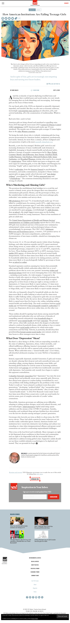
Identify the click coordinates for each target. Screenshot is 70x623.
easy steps (40, 474)
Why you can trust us (54, 84)
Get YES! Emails (35, 581)
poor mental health (25, 321)
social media (24, 327)
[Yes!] (35, 3)
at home (29, 210)
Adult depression (29, 407)
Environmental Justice (35, 558)
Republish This (35, 479)
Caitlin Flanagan (15, 157)
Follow (35, 592)
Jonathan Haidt (51, 154)
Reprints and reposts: (15, 472)
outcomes (44, 321)
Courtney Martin (15, 154)
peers (22, 174)
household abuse (44, 318)
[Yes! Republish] (15, 19)
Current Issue (35, 575)
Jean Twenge (39, 154)
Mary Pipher (52, 152)
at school (16, 212)
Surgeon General (37, 169)
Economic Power (35, 572)
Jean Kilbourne (28, 154)
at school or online (20, 262)
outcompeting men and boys (29, 111)
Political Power (35, 568)
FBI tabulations (14, 201)
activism (25, 368)
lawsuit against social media (30, 332)
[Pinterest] (36, 597)
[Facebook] (2, 18)
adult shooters (52, 210)
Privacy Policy (34, 618)
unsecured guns (45, 176)
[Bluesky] (12, 18)
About (35, 584)
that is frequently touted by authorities (42, 306)
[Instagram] (33, 597)
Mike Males (15, 90)
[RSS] (42, 597)
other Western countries (26, 131)
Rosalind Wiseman (28, 159)
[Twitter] (6, 18)
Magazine (35, 588)
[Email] (9, 18)
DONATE (66, 3)
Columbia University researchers (21, 376)
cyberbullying (15, 178)
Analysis (32, 10)
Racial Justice (35, 561)
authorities (19, 169)
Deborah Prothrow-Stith (42, 157)
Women (38, 10)
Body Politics (35, 565)
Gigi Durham (27, 157)
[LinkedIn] (39, 597)
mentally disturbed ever (43, 142)
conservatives (16, 161)
